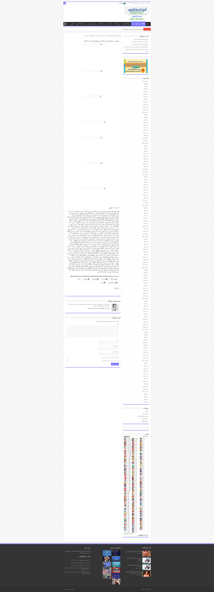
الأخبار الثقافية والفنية (137, 24)
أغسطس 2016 (145, 392)
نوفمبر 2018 (146, 322)
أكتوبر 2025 (145, 107)
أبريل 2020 (145, 278)
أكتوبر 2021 (145, 231)
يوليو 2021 (146, 239)
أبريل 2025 (145, 123)
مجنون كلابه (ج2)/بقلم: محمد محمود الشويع (78, 565)
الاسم (117, 340)
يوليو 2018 (146, 332)
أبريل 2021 (145, 247)
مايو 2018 (146, 337)
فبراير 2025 (146, 128)
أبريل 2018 (145, 340)
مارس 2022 (145, 218)
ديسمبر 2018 (145, 319)
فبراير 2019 (146, 314)
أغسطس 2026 (145, 81)
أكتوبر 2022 (145, 200)
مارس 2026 (145, 94)
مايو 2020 (146, 275)
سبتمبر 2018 (145, 327)
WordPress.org (145, 421)
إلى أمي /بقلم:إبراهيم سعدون (76, 563)
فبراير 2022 (146, 221)
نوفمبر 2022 (146, 198)
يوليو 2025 (146, 115)
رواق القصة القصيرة (80, 24)
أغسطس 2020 (145, 267)
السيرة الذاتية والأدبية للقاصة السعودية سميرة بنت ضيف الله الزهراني (77, 568)
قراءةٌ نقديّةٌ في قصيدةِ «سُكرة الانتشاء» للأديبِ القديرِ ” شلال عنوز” (136, 47)
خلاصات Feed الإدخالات (143, 416)
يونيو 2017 (146, 366)
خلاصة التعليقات (145, 419)
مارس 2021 (145, 249)
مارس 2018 (145, 343)
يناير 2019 (146, 317)
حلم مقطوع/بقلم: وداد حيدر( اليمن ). (77, 560)
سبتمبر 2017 (145, 358)
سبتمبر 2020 (145, 265)
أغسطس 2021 (145, 236)
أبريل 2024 (145, 154)
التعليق (117, 324)
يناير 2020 (146, 286)
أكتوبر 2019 (145, 293)
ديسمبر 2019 (145, 288)
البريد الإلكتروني (115, 346)
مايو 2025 (146, 120)
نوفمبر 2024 (146, 136)
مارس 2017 (145, 374)
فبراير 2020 (146, 283)
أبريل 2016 (145, 402)
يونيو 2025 (146, 117)
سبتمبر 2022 (145, 203)
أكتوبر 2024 (145, 138)
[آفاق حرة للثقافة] (136, 13)
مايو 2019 (146, 306)
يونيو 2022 (146, 211)
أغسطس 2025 (145, 112)
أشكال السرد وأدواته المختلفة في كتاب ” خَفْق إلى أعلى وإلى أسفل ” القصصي (77, 572)
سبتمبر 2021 (145, 234)
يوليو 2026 (146, 84)
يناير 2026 (146, 99)
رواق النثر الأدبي (101, 24)
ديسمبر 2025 (145, 102)
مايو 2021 (146, 244)
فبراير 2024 (146, 159)
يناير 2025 (146, 130)
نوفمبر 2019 (146, 291)
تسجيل (147, 411)
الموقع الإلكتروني (116, 352)
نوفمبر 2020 (146, 260)
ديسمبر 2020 (145, 257)
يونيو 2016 (146, 397)
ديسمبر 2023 (145, 164)
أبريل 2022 (145, 216)
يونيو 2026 (146, 86)
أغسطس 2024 (145, 143)
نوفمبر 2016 (146, 384)
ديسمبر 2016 (145, 381)
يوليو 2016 (146, 394)
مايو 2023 (146, 182)
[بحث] (64, 3)
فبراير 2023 (146, 190)
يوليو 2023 (146, 177)
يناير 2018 (146, 348)
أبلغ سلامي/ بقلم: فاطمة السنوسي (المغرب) (140, 44)
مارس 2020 (145, 280)
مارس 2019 (145, 311)
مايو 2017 (146, 368)
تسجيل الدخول (145, 414)
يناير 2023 (146, 192)
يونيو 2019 (146, 304)
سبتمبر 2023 (145, 172)
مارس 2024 (145, 156)
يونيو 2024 (146, 148)
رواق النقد (117, 24)
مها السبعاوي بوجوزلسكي (86, 568)
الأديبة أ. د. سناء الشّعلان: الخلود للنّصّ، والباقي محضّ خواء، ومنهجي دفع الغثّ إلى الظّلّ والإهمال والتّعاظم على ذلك (117, 29)
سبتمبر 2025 (145, 110)
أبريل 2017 (145, 371)
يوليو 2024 (146, 146)
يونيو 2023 (146, 180)
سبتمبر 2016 (145, 389)
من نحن (143, 3)
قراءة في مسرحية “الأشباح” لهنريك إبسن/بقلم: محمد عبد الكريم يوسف (137, 50)
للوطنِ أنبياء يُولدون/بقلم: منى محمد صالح (133, 29)
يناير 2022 (146, 224)
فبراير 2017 (146, 376)
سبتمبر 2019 (145, 296)
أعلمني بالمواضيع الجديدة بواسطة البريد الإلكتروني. (110, 361)
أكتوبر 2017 (145, 355)
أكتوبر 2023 (145, 169)
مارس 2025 (145, 125)
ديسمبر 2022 (145, 195)
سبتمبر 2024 (145, 141)
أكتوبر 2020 (145, 262)
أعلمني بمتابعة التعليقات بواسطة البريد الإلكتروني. (110, 358)
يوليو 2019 (146, 301)
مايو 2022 (146, 213)
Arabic (121, 3)
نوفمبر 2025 (146, 104)
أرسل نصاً (136, 3)
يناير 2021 (146, 255)
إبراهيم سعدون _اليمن (86, 563)
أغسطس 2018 (145, 330)
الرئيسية (148, 3)
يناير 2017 (146, 379)
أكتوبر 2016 (145, 387)
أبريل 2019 (145, 309)
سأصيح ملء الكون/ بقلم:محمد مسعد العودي (140, 42)
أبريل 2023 (145, 185)
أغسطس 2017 (145, 361)
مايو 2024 (146, 151)
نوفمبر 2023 (146, 167)
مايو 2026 (146, 89)
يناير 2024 (146, 161)
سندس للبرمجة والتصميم (67, 589)
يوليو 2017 (146, 363)
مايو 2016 (146, 399)
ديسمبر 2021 (145, 226)
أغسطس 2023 (145, 174)
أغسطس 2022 (145, 205)
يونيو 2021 (146, 242)
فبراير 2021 (146, 252)
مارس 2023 (145, 187)
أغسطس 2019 (145, 299)
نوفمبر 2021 (146, 229)
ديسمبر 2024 (145, 133)
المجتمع (72, 24)
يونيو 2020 (146, 273)
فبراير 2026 (146, 97)
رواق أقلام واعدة (126, 24)
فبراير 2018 (146, 345)
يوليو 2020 (146, 270)
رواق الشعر (110, 24)
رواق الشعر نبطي (91, 24)
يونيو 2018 (146, 335)
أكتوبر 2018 (145, 324)
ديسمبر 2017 (145, 350)
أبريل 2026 (145, 92)
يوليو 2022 (146, 208)
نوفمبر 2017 (146, 353)
